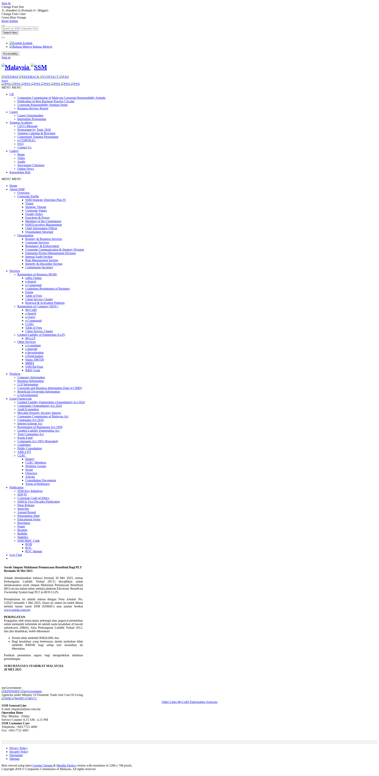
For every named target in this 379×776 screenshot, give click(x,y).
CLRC (21, 455)
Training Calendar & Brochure (36, 133)
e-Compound (33, 285)
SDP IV (22, 494)
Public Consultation (29, 448)
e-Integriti (31, 349)
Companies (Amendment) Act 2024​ (39, 405)
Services (14, 271)
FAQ (20, 144)
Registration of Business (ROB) (37, 274)
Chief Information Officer (41, 228)
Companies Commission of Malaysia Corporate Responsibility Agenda (61, 97)
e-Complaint (33, 345)
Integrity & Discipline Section (43, 263)
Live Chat (15, 555)
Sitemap (14, 758)
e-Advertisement (27, 395)
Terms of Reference (37, 484)
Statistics (22, 537)
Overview (23, 192)
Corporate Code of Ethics (33, 498)
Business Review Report (32, 108)
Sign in (6, 57)
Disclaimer (16, 755)
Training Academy (21, 122)
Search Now (10, 32)
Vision (29, 203)
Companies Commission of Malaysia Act (42, 416)
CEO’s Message (27, 126)
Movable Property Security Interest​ (39, 413)
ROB (28, 544)
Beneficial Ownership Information (38, 391)
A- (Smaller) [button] (10, 10)
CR (11, 94)
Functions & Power (37, 217)
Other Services (26, 342)
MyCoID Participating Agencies (197, 702)
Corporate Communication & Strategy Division (54, 249)
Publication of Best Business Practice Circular (45, 101)
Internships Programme (31, 119)
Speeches (23, 508)
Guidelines (24, 444)
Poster (21, 526)
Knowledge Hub (19, 172)
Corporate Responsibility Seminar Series (42, 104)
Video (21, 158)
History (30, 459)
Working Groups (35, 466)
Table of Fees (33, 295)
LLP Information (27, 384)
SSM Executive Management (43, 224)
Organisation (25, 235)
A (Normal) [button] (25, 10)
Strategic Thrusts (35, 207)
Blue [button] (13, 17)
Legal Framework (20, 398)
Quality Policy (34, 214)
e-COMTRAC (26, 140)
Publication (16, 487)
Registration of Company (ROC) (37, 306)
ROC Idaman (33, 551)
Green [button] (6, 17)
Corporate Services (37, 242)
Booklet (22, 530)
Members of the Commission (43, 221)
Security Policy (18, 751)
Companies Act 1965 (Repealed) (37, 441)
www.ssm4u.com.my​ (17, 610)
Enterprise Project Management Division (50, 253)
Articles (30, 476)
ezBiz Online (33, 278)
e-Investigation (34, 352)
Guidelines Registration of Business (47, 288)
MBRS (29, 363)
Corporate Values (36, 210)
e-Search (30, 281)
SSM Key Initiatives (30, 491)
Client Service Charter (39, 299)
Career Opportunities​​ (30, 115)
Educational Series (28, 519)
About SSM (16, 189)
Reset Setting (10, 21)
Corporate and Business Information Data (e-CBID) (49, 388)
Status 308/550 (34, 359)
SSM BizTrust (34, 366)
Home (13, 185)
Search (5, 80)
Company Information (31, 377)
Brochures (23, 523)
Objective (31, 473)
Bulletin (22, 533)
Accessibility (10, 53)
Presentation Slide (28, 515)
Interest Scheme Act (29, 423)
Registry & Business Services (43, 239)
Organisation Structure (39, 231)
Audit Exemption (28, 409)
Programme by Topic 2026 (34, 129)
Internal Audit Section (39, 256)
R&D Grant (32, 370)
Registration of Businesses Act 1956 (39, 427)
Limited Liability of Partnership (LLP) (41, 334)
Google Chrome (42, 765)
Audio (21, 161)
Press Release (25, 505)
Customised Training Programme (37, 136)
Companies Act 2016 (30, 420)
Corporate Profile (28, 196)
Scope (29, 469)
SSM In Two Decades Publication (38, 501)
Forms (29, 292)
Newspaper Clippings (30, 165)
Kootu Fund (25, 437)
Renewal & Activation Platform (45, 302)
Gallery (14, 151)
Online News (25, 168)
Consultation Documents (40, 480)
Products (14, 373)
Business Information (30, 381)
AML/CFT (24, 452)
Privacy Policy (18, 748)
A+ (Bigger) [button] (40, 10)
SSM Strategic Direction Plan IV (45, 200)
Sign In (6, 3)
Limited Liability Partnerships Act (38, 430)
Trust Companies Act (30, 434)
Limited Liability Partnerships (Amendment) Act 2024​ (51, 402)
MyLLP (30, 338)
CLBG (29, 324)
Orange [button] (21, 17)
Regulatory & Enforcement (42, 246)
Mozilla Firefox (66, 765)
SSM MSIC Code (28, 540)
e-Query (30, 317)
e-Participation (34, 356)
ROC (28, 547)
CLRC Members (35, 462)
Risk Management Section (41, 260)
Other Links (169, 702)
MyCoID (31, 310)
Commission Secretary (39, 267)
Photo (21, 154)
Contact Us (24, 147)
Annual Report (26, 512)
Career (13, 112)
